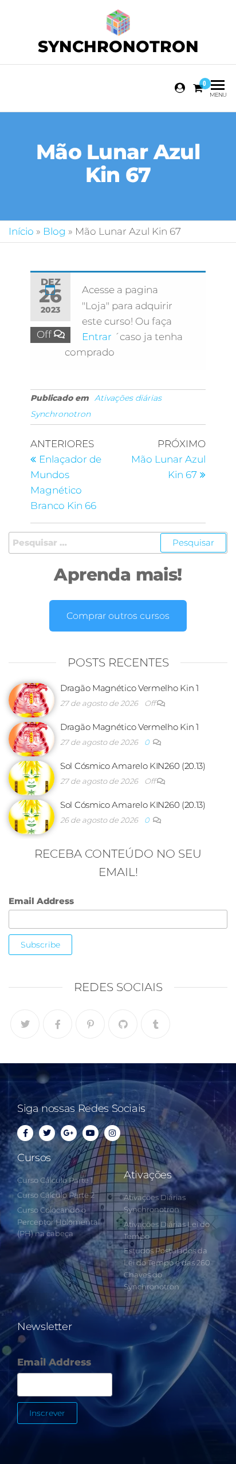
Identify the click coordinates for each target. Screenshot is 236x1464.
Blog (54, 231)
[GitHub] (122, 1024)
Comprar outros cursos (118, 615)
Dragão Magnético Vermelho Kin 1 (129, 687)
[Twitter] (25, 1024)
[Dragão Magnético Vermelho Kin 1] (31, 699)
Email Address (41, 900)
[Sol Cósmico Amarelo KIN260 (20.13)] (31, 777)
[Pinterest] (90, 1024)
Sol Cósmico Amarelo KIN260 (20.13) (133, 765)
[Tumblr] (155, 1024)
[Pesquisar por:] (118, 543)
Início (21, 231)
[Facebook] (57, 1024)
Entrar (98, 336)
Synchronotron (118, 46)
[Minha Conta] (180, 88)
